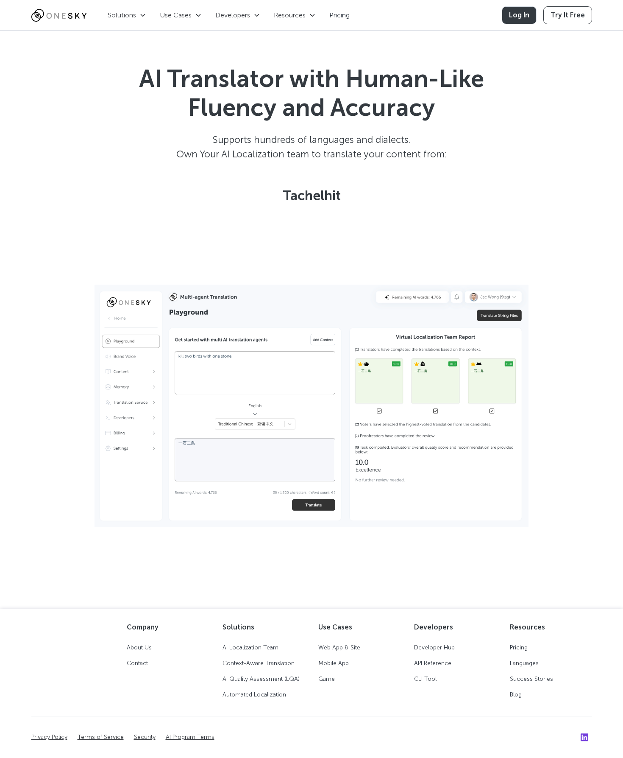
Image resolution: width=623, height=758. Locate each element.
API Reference (432, 663)
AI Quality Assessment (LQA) (261, 678)
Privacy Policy (49, 737)
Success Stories (531, 678)
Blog (516, 694)
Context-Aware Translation (258, 663)
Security (145, 737)
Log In (519, 15)
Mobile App (333, 663)
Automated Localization (254, 694)
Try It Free (568, 15)
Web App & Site (339, 647)
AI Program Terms (190, 737)
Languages (524, 663)
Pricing (339, 15)
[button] (127, 15)
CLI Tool (425, 678)
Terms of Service (101, 737)
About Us (139, 647)
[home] (58, 15)
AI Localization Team (250, 647)
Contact (137, 663)
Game (326, 678)
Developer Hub (434, 647)
